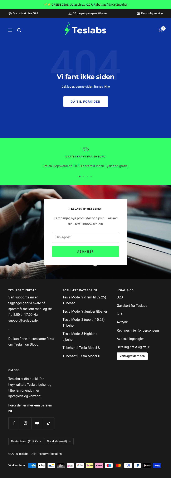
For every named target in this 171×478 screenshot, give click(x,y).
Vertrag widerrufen (132, 356)
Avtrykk (122, 322)
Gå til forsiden (86, 101)
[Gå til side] (79, 176)
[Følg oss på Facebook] (14, 423)
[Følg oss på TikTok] (48, 423)
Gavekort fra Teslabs (132, 306)
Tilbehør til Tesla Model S (81, 348)
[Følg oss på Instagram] (25, 423)
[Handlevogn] (160, 30)
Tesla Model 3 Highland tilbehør (80, 337)
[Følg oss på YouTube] (37, 423)
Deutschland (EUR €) (24, 441)
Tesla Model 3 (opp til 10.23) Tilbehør (84, 322)
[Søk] (19, 30)
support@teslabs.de (23, 320)
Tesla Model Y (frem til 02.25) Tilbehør (84, 300)
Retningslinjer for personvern (138, 330)
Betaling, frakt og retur (133, 347)
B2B (120, 297)
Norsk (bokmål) (57, 441)
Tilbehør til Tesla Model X (81, 356)
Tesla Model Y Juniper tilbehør (85, 311)
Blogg (34, 344)
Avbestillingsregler (130, 339)
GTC (120, 314)
